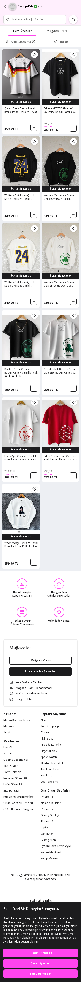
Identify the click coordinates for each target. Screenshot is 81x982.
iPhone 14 (47, 732)
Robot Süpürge (50, 726)
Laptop (45, 827)
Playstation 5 (49, 751)
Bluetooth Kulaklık (52, 763)
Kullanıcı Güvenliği (15, 778)
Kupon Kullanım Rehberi (19, 796)
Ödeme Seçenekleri (16, 760)
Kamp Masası (49, 858)
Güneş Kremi (49, 840)
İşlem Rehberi (12, 772)
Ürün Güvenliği (13, 784)
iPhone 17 (47, 809)
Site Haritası (11, 790)
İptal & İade (10, 766)
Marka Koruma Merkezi (18, 720)
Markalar (9, 726)
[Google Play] (27, 888)
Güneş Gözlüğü (51, 815)
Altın (43, 720)
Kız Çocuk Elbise (51, 803)
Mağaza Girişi (40, 660)
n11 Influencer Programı (18, 809)
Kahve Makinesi (51, 852)
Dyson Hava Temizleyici (56, 846)
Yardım (7, 753)
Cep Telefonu (49, 782)
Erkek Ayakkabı (50, 769)
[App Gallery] (52, 888)
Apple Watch (49, 757)
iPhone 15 (47, 796)
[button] (19, 97)
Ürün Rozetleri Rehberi (18, 803)
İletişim (7, 732)
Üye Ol (7, 747)
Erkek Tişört (48, 775)
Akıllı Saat (47, 738)
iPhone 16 (47, 821)
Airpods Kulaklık (51, 744)
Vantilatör (47, 834)
